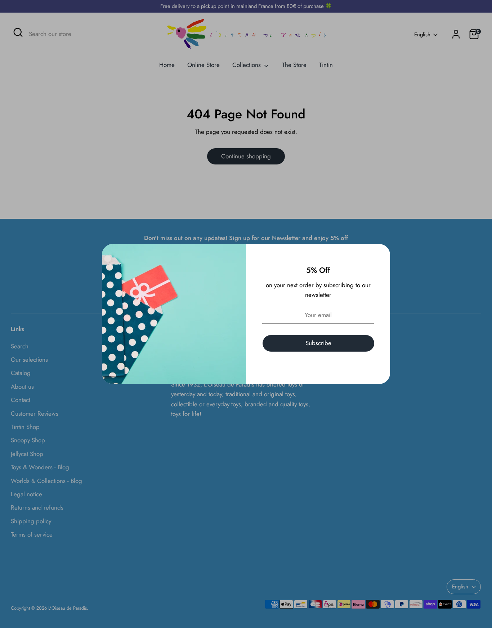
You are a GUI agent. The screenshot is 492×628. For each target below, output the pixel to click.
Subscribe (318, 343)
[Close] (381, 253)
